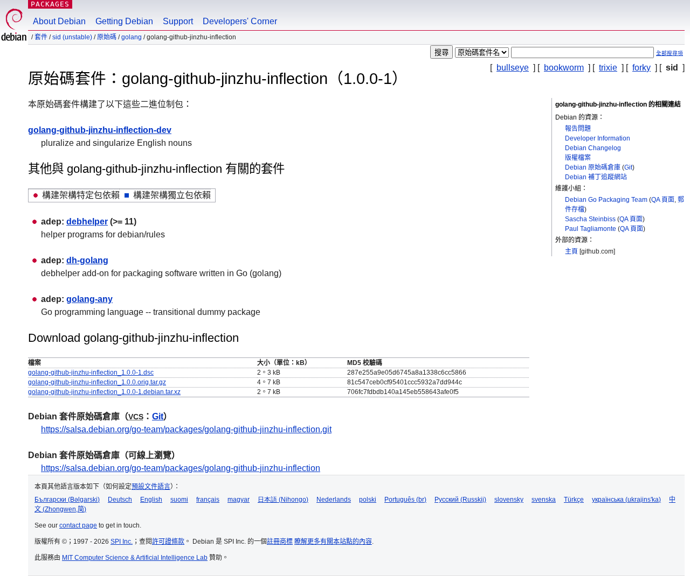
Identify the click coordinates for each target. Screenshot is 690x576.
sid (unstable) (72, 37)
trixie (608, 67)
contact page (78, 525)
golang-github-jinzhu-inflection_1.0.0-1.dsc (91, 372)
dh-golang (87, 260)
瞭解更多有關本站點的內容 (333, 541)
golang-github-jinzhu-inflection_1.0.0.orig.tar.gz (97, 382)
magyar (238, 499)
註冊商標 (280, 541)
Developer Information (597, 138)
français (207, 499)
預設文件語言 (151, 486)
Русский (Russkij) (460, 499)
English (151, 499)
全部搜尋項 (669, 53)
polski (367, 499)
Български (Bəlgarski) (67, 499)
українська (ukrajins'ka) (626, 499)
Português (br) (405, 499)
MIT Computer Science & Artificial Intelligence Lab (135, 557)
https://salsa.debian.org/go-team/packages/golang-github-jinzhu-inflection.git (186, 429)
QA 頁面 (662, 199)
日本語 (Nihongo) (283, 499)
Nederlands (333, 499)
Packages (50, 4)
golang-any (89, 299)
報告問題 (578, 128)
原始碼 (106, 37)
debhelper (87, 221)
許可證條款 (168, 541)
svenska (544, 499)
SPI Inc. (122, 541)
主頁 (571, 251)
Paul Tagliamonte (590, 229)
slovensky (508, 499)
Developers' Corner (240, 21)
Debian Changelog (593, 148)
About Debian (59, 21)
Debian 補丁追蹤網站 (596, 177)
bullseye (512, 67)
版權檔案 (578, 157)
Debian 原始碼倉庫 (592, 167)
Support (178, 21)
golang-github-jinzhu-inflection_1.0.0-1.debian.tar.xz (104, 392)
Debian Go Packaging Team (606, 199)
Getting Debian (124, 21)
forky (641, 67)
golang (131, 37)
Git (628, 167)
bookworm (564, 67)
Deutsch (120, 499)
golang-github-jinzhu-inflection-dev (99, 130)
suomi (179, 499)
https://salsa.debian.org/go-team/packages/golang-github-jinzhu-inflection (180, 468)
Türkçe (574, 499)
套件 (40, 37)
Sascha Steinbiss (590, 219)
